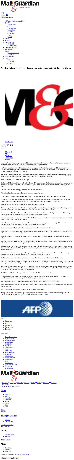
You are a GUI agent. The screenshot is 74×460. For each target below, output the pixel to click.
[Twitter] (9, 18)
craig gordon (8, 344)
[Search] (7, 15)
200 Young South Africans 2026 (10, 386)
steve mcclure (9, 368)
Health (7, 401)
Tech (6, 405)
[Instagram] (3, 18)
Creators (6, 384)
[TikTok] (7, 18)
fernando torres (9, 347)
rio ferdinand (8, 366)
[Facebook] (1, 18)
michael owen (9, 356)
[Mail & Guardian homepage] (37, 6)
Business (3, 411)
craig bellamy (9, 342)
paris (6, 361)
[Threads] (6, 18)
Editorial (7, 420)
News (3, 390)
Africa (6, 396)
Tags (2, 384)
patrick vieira (9, 363)
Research (7, 449)
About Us (8, 451)
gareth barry (8, 350)
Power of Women (10, 435)
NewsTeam (25, 454)
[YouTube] (12, 18)
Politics (3, 410)
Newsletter (8, 448)
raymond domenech (11, 364)
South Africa (8, 394)
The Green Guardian (7, 425)
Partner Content (5, 440)
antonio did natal (10, 340)
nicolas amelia (9, 359)
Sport (6, 406)
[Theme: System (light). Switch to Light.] (3, 16)
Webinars (7, 436)
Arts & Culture (5, 426)
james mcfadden (9, 352)
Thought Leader (9, 415)
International (8, 398)
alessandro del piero (11, 337)
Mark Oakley (9, 142)
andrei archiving (9, 338)
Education (8, 400)
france (6, 349)
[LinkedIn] (4, 18)
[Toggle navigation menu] (2, 13)
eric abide (8, 345)
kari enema (8, 354)
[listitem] (4, 383)
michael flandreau (10, 357)
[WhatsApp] (11, 18)
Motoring (7, 403)
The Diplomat (9, 421)
